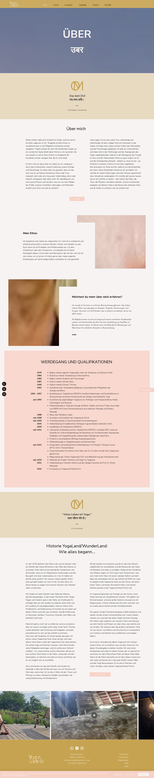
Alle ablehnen (130, 774)
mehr (74, 334)
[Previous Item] (3, 715)
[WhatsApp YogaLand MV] (4, 384)
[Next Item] (150, 715)
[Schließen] (151, 774)
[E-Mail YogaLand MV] (4, 389)
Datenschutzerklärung (19, 775)
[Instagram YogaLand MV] (4, 394)
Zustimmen (143, 774)
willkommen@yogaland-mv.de (77, 760)
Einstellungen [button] (118, 774)
